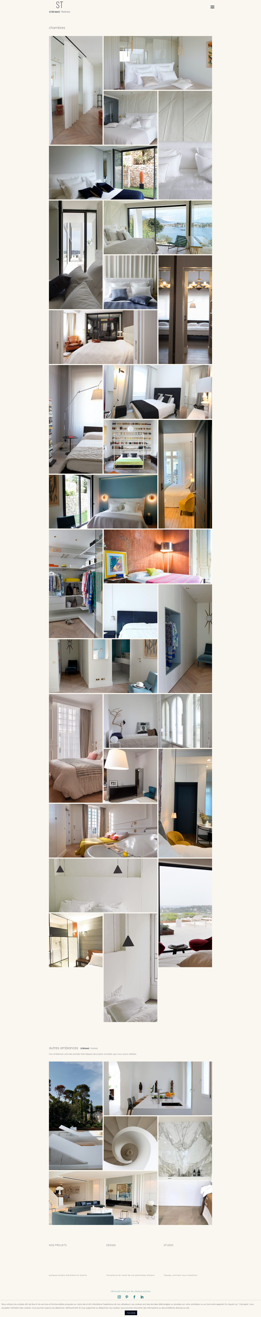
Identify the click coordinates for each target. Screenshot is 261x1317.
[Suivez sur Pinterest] (127, 1297)
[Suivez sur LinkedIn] (142, 1297)
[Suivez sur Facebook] (134, 1297)
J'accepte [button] (131, 1313)
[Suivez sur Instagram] (119, 1297)
